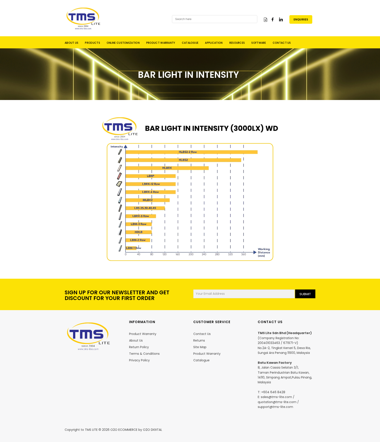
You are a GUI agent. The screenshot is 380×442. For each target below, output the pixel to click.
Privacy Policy (139, 360)
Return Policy (139, 347)
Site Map (199, 347)
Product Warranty (142, 334)
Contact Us (202, 334)
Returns (199, 340)
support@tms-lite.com (275, 407)
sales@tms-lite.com (276, 397)
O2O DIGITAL (152, 429)
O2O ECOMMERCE (123, 429)
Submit (305, 294)
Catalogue (201, 360)
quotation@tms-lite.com (277, 402)
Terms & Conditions (144, 353)
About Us (136, 340)
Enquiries (301, 19)
